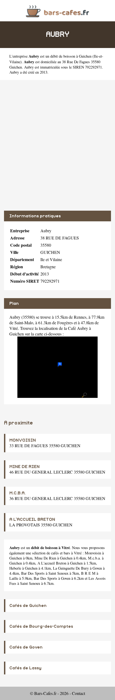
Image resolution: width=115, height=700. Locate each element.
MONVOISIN (22, 440)
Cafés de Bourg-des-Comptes (41, 626)
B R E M (88, 573)
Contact (78, 693)
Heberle (15, 568)
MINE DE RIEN (24, 467)
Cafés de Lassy (25, 668)
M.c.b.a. (94, 558)
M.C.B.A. (17, 493)
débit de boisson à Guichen (70, 56)
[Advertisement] (57, 145)
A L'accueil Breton (51, 563)
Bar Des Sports (33, 573)
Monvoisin (93, 552)
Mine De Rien (45, 558)
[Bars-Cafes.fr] (57, 10)
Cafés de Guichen (28, 605)
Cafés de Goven (26, 647)
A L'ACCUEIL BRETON (32, 519)
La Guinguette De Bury (71, 568)
